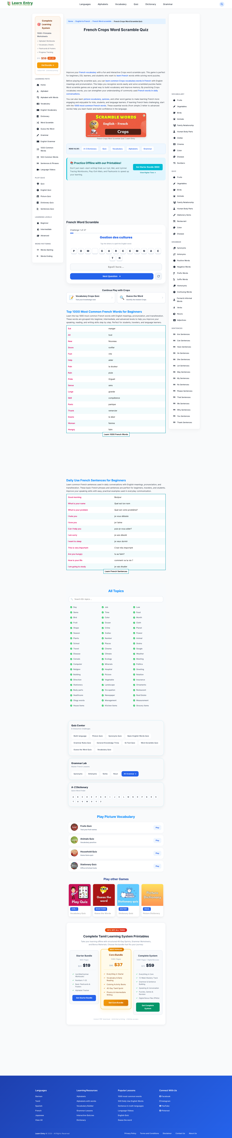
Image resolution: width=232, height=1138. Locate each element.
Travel (76, 648)
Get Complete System (148, 1007)
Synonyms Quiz (115, 736)
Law (138, 607)
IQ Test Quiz (130, 743)
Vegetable (109, 680)
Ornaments (141, 685)
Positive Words (183, 260)
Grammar (168, 4)
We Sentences (183, 403)
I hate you (72, 516)
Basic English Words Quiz (138, 736)
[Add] (95, 251)
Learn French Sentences (116, 571)
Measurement (142, 700)
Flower (139, 633)
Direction (77, 680)
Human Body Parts (185, 131)
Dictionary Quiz (47, 203)
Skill (70, 398)
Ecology (108, 659)
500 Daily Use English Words (130, 1101)
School (76, 643)
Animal (139, 638)
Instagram (165, 1101)
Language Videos (48, 170)
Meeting (140, 659)
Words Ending (46, 256)
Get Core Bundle (116, 1002)
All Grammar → (130, 774)
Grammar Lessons (85, 1110)
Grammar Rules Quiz (82, 743)
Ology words (79, 700)
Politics (139, 664)
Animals (180, 119)
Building (76, 674)
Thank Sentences (184, 422)
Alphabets (103, 4)
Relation (140, 674)
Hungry (71, 429)
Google (139, 648)
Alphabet (44, 91)
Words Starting (47, 250)
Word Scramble (47, 123)
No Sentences (183, 385)
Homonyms (182, 286)
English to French (83, 21)
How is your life (75, 560)
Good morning (74, 497)
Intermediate (46, 229)
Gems (75, 612)
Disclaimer (167, 1133)
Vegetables (182, 106)
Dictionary (150, 4)
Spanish (38, 1106)
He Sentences (183, 353)
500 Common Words (49, 157)
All (69, 335)
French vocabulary (87, 72)
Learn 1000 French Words (116, 434)
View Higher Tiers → (148, 173)
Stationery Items (184, 215)
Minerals (108, 664)
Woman (71, 423)
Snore (70, 347)
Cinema (108, 648)
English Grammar (48, 141)
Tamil (37, 1101)
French (38, 1110)
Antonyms (92, 774)
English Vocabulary (49, 110)
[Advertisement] (116, 52)
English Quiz (46, 190)
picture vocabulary (92, 99)
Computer (77, 664)
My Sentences (183, 378)
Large (70, 391)
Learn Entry (40, 1133)
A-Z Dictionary (90, 149)
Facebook (165, 1096)
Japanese (39, 1115)
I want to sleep (74, 541)
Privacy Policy (130, 1133)
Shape (76, 628)
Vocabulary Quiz (104, 750)
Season (76, 633)
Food (138, 612)
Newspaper (110, 695)
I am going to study (77, 566)
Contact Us (180, 1133)
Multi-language (80, 736)
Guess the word (125, 1120)
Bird (75, 617)
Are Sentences (183, 334)
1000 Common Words (47, 149)
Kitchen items (111, 705)
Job (106, 607)
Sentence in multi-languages (131, 1106)
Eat (69, 328)
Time (107, 612)
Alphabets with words (86, 1101)
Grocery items (142, 705)
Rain (70, 373)
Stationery (78, 685)
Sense (71, 385)
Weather (140, 654)
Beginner (44, 223)
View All (39, 1120)
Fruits (179, 100)
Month (139, 617)
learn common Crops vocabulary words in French (128, 81)
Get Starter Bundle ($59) (148, 167)
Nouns (180, 314)
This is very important (78, 548)
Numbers (181, 163)
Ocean (108, 622)
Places (108, 643)
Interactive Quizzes (85, 1115)
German (38, 1096)
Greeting (140, 669)
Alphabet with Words (49, 97)
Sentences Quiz (47, 209)
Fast (70, 354)
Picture (108, 674)
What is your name (76, 503)
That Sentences (184, 397)
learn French (122, 75)
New (70, 341)
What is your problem (78, 510)
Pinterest (165, 1110)
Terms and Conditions (149, 1133)
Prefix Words (182, 273)
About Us (193, 1133)
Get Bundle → (47, 65)
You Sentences (183, 416)
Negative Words (184, 267)
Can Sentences (183, 341)
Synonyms (78, 774)
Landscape (110, 685)
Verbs (105, 774)
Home (43, 85)
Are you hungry (75, 554)
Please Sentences (184, 391)
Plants (76, 638)
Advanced (45, 236)
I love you (72, 522)
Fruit (75, 622)
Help (70, 360)
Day (75, 607)
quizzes (105, 99)
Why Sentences (183, 410)
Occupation (110, 690)
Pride (70, 379)
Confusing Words (184, 292)
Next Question (110, 276)
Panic (70, 404)
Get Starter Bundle (84, 998)
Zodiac (108, 633)
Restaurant (141, 690)
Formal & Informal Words (184, 299)
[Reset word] (158, 276)
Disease (76, 654)
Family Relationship (185, 125)
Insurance (140, 680)
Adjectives (181, 320)
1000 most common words (130, 1096)
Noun (115, 774)
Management (110, 700)
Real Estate (141, 695)
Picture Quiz (46, 196)
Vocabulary (121, 4)
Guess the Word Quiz (83, 750)
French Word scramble (102, 21)
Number (108, 638)
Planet (139, 628)
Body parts (78, 690)
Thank (71, 410)
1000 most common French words (90, 105)
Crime (107, 628)
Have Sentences (184, 347)
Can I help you (74, 529)
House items (78, 705)
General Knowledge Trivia (108, 743)
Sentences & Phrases (50, 163)
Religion (76, 669)
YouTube (165, 1106)
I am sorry (72, 535)
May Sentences (183, 372)
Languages (85, 4)
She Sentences (183, 359)
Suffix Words (182, 279)
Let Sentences (183, 366)
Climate (108, 654)
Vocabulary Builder (85, 1106)
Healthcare (78, 695)
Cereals (76, 659)
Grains (139, 643)
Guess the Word (47, 129)
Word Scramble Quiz (149, 743)
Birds (179, 113)
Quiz (136, 4)
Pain (70, 366)
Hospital (108, 669)
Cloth (138, 622)
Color (107, 617)
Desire (71, 417)
